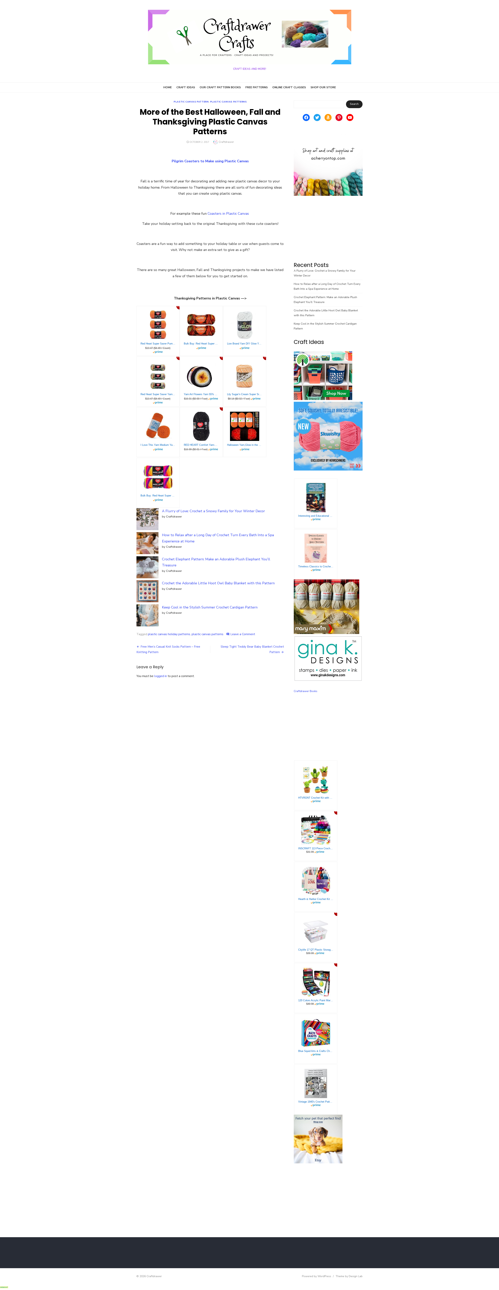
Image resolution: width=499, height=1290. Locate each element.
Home (167, 87)
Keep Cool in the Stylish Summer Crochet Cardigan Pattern (209, 607)
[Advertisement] (328, 228)
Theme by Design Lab (349, 1276)
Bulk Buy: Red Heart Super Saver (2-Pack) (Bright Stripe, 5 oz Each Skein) (158, 495)
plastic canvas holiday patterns (169, 634)
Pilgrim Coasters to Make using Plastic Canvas (210, 161)
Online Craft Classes (289, 87)
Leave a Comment (242, 634)
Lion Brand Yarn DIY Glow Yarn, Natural (244, 343)
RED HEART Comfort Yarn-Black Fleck (201, 444)
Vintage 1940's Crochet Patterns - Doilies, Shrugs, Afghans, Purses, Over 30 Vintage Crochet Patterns (315, 1101)
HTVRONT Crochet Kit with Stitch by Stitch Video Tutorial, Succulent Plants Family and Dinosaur (315, 797)
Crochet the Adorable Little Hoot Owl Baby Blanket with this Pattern (218, 583)
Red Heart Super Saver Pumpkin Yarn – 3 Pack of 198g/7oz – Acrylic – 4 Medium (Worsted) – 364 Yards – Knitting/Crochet (158, 343)
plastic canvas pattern (191, 101)
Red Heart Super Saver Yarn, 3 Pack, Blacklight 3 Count (158, 394)
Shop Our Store (323, 87)
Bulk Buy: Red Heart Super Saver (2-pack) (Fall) (201, 343)
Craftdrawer (226, 142)
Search (354, 104)
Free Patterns (256, 87)
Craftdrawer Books (305, 691)
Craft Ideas (185, 87)
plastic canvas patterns (228, 101)
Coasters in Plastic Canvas (228, 213)
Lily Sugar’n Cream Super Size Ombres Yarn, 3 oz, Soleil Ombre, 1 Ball (244, 394)
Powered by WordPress (316, 1276)
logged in (160, 676)
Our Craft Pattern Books (220, 87)
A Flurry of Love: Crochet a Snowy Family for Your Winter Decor (213, 511)
